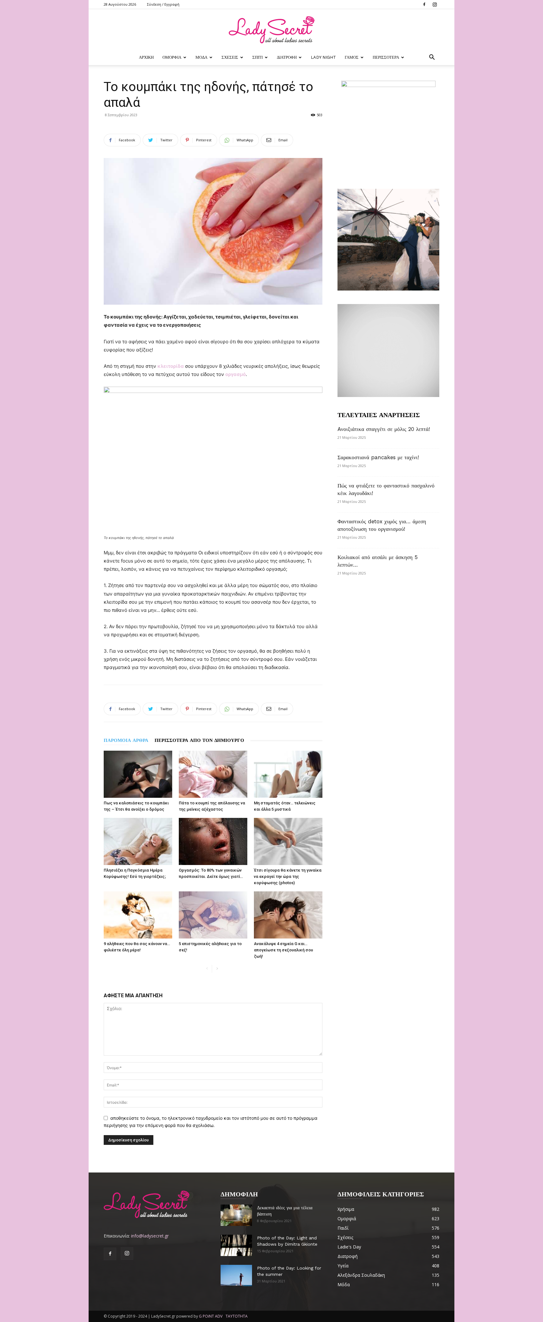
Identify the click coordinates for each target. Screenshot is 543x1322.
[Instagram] (434, 4)
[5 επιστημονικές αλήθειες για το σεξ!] (213, 914)
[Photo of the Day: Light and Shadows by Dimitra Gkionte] (236, 1245)
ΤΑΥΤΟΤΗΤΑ (237, 1316)
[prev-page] (207, 969)
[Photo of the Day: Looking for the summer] (236, 1276)
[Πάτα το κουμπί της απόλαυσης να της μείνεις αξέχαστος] (213, 774)
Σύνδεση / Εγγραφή (163, 4)
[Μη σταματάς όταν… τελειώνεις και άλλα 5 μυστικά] (288, 774)
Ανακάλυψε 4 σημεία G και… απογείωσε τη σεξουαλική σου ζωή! (283, 950)
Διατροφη (287, 57)
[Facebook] (424, 4)
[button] (431, 58)
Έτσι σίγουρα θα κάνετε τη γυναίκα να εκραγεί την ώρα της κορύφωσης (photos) (287, 876)
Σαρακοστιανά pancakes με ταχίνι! (378, 457)
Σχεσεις (230, 57)
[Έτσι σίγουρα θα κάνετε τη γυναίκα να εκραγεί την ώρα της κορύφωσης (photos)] (288, 841)
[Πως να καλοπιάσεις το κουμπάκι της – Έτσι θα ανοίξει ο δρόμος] (138, 774)
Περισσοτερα (386, 57)
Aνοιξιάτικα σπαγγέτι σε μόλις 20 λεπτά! (383, 429)
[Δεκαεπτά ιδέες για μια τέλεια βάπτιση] (236, 1215)
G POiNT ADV (210, 1316)
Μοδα (201, 57)
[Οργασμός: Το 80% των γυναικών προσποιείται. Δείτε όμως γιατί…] (213, 841)
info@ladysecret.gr (150, 1236)
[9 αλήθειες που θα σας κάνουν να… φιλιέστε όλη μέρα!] (138, 914)
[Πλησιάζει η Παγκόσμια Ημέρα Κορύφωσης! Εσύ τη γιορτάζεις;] (138, 841)
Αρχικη (146, 57)
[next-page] (217, 969)
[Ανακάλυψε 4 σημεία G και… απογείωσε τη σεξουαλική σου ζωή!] (288, 914)
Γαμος (352, 57)
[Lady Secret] (271, 29)
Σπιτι (257, 57)
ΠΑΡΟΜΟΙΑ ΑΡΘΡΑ (126, 740)
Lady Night (323, 57)
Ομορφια (171, 57)
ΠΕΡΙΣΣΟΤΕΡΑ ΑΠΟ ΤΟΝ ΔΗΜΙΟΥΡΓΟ (199, 740)
